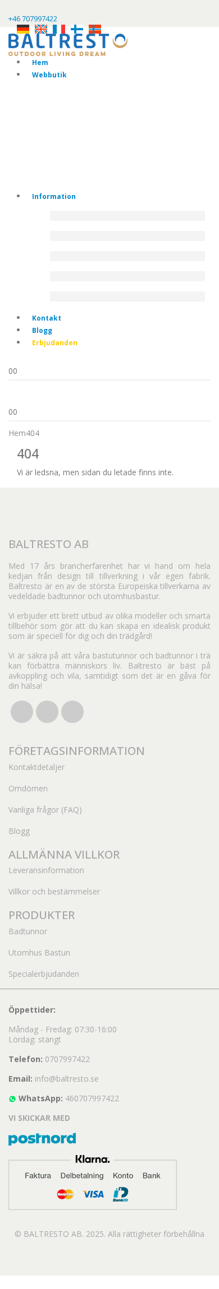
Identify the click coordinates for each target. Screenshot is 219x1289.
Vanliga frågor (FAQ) (45, 809)
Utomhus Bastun (39, 952)
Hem (40, 62)
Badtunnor (27, 931)
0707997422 (67, 1059)
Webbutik (49, 75)
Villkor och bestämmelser (54, 891)
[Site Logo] (67, 44)
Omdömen (28, 788)
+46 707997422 (32, 18)
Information (54, 196)
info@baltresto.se (67, 1078)
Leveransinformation (46, 870)
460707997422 (92, 1098)
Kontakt (46, 318)
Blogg (42, 330)
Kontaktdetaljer (36, 767)
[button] (6, 1281)
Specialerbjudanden (43, 973)
